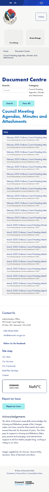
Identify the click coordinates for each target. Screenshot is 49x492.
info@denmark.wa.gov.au (14, 335)
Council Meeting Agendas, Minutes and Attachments (20, 56)
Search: (6, 85)
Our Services (7, 361)
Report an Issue (13, 406)
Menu (41, 16)
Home (5, 51)
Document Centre (22, 51)
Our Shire (6, 356)
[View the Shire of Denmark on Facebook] (35, 3)
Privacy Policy (21, 473)
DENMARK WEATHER (24, 386)
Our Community (8, 366)
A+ (11, 2)
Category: (34, 85)
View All (26, 103)
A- (15, 2)
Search (9, 103)
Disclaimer (11, 473)
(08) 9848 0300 (11, 330)
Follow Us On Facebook (14, 343)
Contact (5, 375)
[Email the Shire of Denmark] (23, 3)
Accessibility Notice (35, 473)
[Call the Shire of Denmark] (29, 3)
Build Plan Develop (10, 370)
